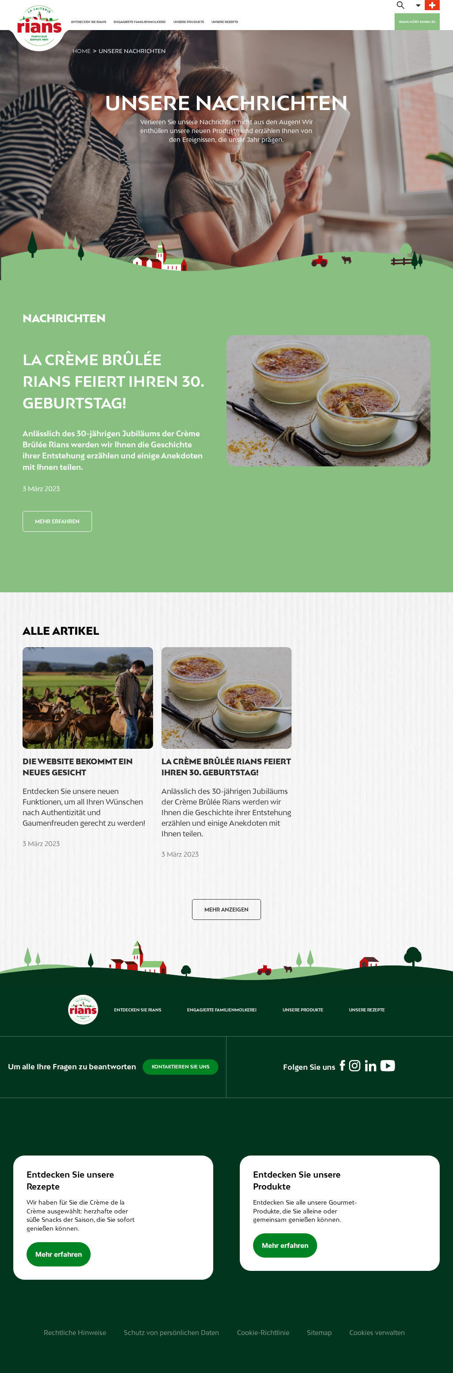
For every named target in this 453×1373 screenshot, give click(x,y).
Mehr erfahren (57, 521)
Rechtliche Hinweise (75, 1332)
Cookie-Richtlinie (263, 1332)
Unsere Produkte (188, 21)
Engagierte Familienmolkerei (139, 21)
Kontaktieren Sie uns (181, 1066)
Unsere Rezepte (224, 21)
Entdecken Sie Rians (88, 21)
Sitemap (319, 1332)
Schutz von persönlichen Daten (171, 1332)
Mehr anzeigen (226, 909)
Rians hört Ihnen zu (417, 21)
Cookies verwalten (377, 1332)
